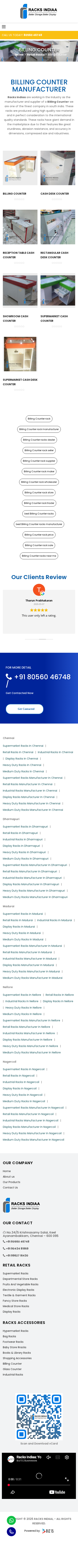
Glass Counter (12, 1369)
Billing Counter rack (39, 418)
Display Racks (11, 1311)
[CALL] (11, 1531)
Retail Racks (35, 55)
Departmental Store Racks (20, 1279)
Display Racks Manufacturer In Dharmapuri (31, 884)
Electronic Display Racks (18, 1290)
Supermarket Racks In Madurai (23, 914)
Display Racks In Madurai (19, 927)
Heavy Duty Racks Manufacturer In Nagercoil (32, 1133)
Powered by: (32, 1531)
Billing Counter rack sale (39, 545)
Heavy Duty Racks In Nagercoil (22, 1095)
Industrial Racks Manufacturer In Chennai (30, 791)
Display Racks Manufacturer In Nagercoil (29, 1127)
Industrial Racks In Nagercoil (21, 1082)
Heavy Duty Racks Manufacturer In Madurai (31, 971)
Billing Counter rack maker (39, 471)
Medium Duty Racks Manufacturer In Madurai (32, 978)
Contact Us (10, 1187)
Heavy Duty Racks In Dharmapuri (24, 852)
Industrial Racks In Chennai (55, 752)
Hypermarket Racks (15, 1331)
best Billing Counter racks (39, 513)
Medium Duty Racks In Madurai (23, 939)
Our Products (11, 1182)
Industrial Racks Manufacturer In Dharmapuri (32, 878)
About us (9, 1176)
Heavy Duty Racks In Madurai (22, 933)
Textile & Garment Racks (19, 1295)
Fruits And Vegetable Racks (20, 1284)
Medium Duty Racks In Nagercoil (24, 1101)
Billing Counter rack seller (39, 450)
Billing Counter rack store (39, 492)
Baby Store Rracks (14, 1347)
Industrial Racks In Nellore (21, 1001)
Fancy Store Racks (15, 1300)
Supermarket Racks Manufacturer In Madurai (32, 946)
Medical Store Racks (16, 1306)
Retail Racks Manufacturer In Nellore (26, 1027)
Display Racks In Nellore (58, 1001)
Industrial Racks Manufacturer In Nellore (29, 1033)
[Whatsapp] (11, 1520)
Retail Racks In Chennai (18, 752)
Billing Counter (12, 1363)
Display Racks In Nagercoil (20, 1088)
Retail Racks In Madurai (18, 920)
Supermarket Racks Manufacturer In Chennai (32, 778)
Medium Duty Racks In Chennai (23, 771)
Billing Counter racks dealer (39, 439)
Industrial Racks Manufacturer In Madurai (30, 959)
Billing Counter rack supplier (39, 460)
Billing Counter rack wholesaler (39, 482)
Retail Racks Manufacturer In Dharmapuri (30, 871)
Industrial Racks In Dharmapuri (23, 839)
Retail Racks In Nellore (60, 995)
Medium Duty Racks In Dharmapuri (25, 859)
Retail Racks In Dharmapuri (20, 833)
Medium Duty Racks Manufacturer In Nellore (32, 1052)
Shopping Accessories (17, 1358)
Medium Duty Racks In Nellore (22, 1014)
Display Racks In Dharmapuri (21, 846)
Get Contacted (25, 709)
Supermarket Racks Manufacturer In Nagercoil (33, 1108)
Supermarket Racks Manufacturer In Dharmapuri (35, 865)
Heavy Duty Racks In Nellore (23, 1008)
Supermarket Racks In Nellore (22, 995)
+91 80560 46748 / (38, 680)
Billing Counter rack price (39, 534)
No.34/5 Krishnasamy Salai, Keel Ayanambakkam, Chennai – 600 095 (30, 1234)
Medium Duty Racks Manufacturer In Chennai (33, 810)
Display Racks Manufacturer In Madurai (28, 965)
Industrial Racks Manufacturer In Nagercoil (30, 1120)
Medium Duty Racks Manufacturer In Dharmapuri (35, 897)
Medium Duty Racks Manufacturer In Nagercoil (33, 1140)
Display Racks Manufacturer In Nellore (27, 1040)
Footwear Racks (13, 1341)
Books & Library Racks (17, 1352)
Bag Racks (9, 1336)
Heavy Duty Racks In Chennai (22, 765)
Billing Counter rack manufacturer (39, 429)
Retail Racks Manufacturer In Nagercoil (28, 1114)
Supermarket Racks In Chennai (23, 746)
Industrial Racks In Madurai (54, 920)
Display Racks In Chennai (21, 758)
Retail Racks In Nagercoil (18, 1076)
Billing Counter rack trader (39, 503)
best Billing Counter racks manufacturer (39, 524)
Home (19, 55)
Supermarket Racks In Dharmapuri (25, 826)
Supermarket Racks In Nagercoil (23, 1069)
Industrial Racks (13, 1374)
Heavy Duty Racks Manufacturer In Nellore (30, 1046)
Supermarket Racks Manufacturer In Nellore (31, 1020)
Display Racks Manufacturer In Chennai (29, 797)
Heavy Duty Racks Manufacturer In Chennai (31, 803)
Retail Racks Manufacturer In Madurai (27, 952)
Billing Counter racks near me (39, 555)
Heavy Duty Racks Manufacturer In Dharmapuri (34, 891)
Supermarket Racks (15, 1273)
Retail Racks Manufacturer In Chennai (27, 784)
